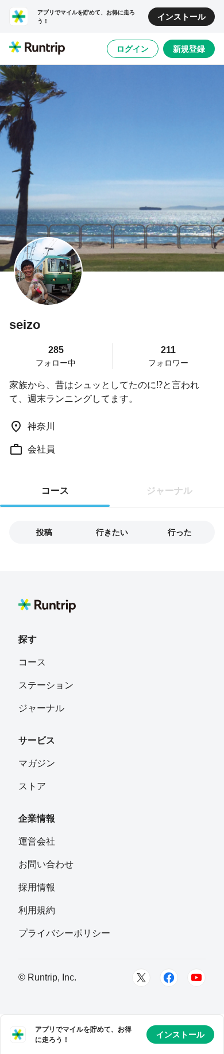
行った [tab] (180, 532)
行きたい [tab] (112, 532)
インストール (181, 16)
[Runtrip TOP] (37, 48)
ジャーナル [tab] (169, 490)
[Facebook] (169, 977)
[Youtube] (196, 977)
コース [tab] (55, 490)
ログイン (133, 48)
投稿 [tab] (44, 532)
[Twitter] (141, 977)
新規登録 (189, 48)
